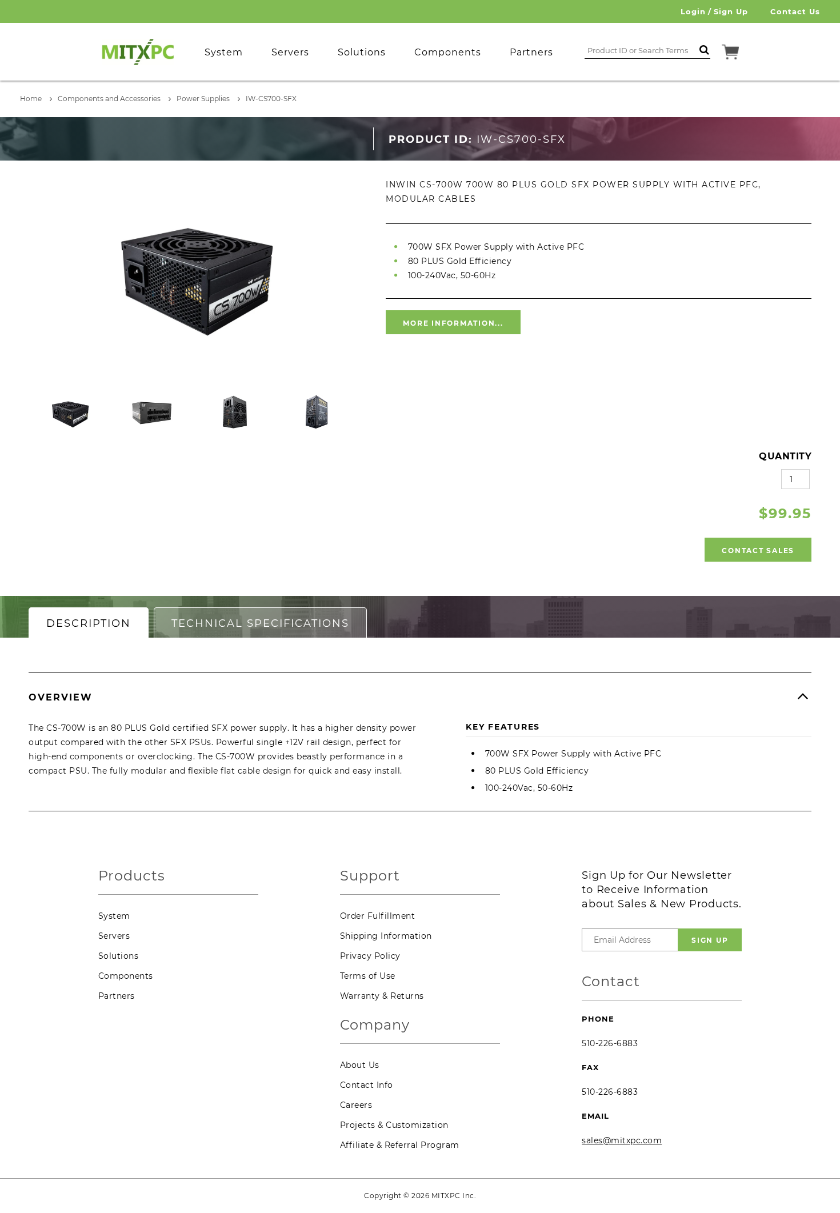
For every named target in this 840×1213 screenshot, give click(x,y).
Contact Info (366, 1085)
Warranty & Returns (382, 996)
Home (31, 98)
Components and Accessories (109, 98)
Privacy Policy (370, 956)
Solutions (118, 956)
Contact (611, 982)
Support (370, 876)
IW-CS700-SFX (271, 98)
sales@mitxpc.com (622, 1140)
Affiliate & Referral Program (399, 1145)
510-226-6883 (610, 1043)
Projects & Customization (394, 1125)
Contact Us (795, 11)
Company (375, 1025)
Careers (356, 1105)
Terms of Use (367, 976)
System (114, 916)
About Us (359, 1065)
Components (125, 976)
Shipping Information (386, 936)
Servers (114, 936)
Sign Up (731, 11)
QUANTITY (785, 456)
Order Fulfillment (377, 916)
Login (693, 11)
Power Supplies (203, 98)
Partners (116, 996)
